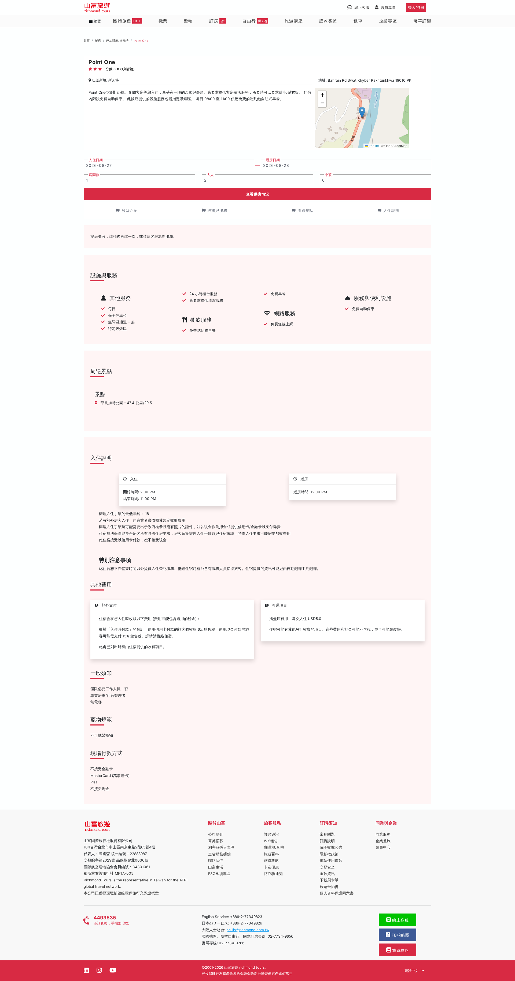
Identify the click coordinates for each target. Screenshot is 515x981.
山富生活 (215, 867)
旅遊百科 (271, 854)
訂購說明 (327, 841)
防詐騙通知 (273, 873)
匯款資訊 (327, 873)
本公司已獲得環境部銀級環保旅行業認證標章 (121, 893)
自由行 (254, 21)
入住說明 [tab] (391, 210)
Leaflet (373, 145)
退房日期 (273, 160)
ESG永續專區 (219, 873)
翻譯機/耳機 (274, 847)
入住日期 (96, 160)
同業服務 (383, 834)
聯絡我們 (215, 860)
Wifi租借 (271, 841)
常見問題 (327, 834)
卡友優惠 (271, 867)
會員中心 (383, 847)
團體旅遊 (127, 21)
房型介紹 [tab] (130, 210)
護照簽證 (328, 21)
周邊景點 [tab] (305, 210)
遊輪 (188, 21)
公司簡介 (215, 834)
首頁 (87, 41)
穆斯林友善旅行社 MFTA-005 (108, 873)
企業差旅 (383, 841)
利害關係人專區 (221, 847)
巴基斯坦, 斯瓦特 (117, 41)
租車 (358, 21)
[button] (362, 112)
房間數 (94, 175)
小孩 (328, 175)
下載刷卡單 (329, 880)
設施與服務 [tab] (218, 210)
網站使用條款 (331, 860)
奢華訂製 (422, 21)
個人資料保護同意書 (337, 893)
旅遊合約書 (329, 887)
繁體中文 (412, 970)
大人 (210, 175)
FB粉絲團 (399, 935)
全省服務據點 (219, 854)
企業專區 (388, 21)
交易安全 (327, 867)
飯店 (98, 41)
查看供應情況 (257, 194)
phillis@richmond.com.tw (247, 930)
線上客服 (400, 920)
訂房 (217, 21)
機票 (163, 21)
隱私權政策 (329, 854)
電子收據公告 (331, 847)
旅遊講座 (294, 21)
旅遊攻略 (271, 860)
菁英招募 (215, 841)
